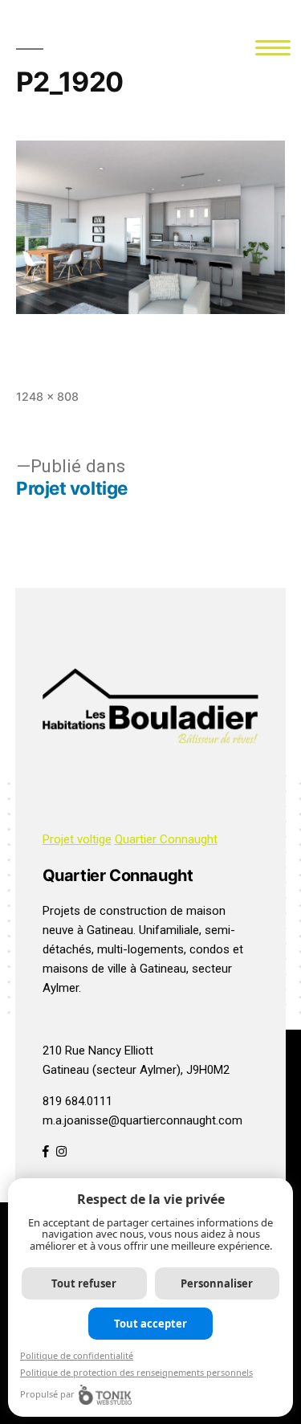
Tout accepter (150, 1323)
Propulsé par (47, 1394)
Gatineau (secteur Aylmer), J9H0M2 (136, 1070)
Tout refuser (83, 1283)
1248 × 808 (47, 396)
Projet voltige (77, 839)
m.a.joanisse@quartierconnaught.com (142, 1120)
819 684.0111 (77, 1101)
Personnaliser (217, 1283)
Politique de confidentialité (76, 1355)
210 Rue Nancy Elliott (98, 1050)
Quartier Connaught (166, 839)
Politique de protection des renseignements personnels (136, 1372)
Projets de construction (105, 911)
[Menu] (273, 46)
